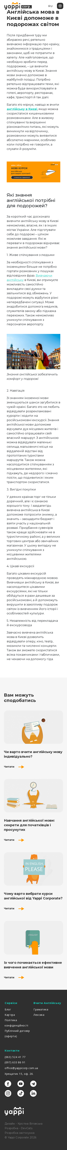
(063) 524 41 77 (15, 1057)
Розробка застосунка (19, 1133)
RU (50, 6)
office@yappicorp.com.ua (21, 1068)
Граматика (41, 1009)
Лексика (39, 1015)
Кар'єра (10, 1015)
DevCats (26, 1128)
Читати (9, 766)
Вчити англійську (47, 1003)
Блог (8, 1009)
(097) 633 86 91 (15, 1062)
